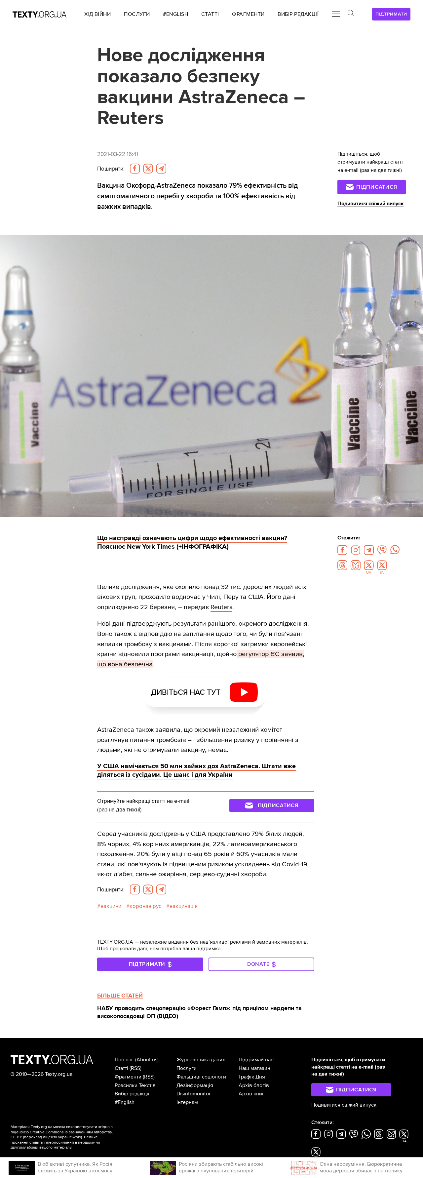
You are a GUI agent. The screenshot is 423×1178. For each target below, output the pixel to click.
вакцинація (184, 906)
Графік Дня (252, 1077)
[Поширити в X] (148, 169)
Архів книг (251, 1093)
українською (69, 1137)
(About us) (147, 1059)
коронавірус (145, 906)
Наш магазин (254, 1068)
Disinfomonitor (193, 1093)
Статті (121, 1068)
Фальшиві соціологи (201, 1077)
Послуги (186, 1068)
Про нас (124, 1059)
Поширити (111, 168)
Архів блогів (254, 1085)
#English (125, 1102)
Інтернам (187, 1102)
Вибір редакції (132, 1093)
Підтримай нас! (257, 1059)
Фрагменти (128, 1077)
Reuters (221, 607)
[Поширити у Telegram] (161, 169)
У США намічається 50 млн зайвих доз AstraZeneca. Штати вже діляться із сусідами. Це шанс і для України (196, 770)
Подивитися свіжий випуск (370, 203)
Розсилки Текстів (135, 1085)
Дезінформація (194, 1085)
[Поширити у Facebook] (135, 169)
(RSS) (135, 1068)
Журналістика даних (200, 1059)
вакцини (110, 906)
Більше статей (120, 995)
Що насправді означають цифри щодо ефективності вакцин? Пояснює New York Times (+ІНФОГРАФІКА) (192, 542)
